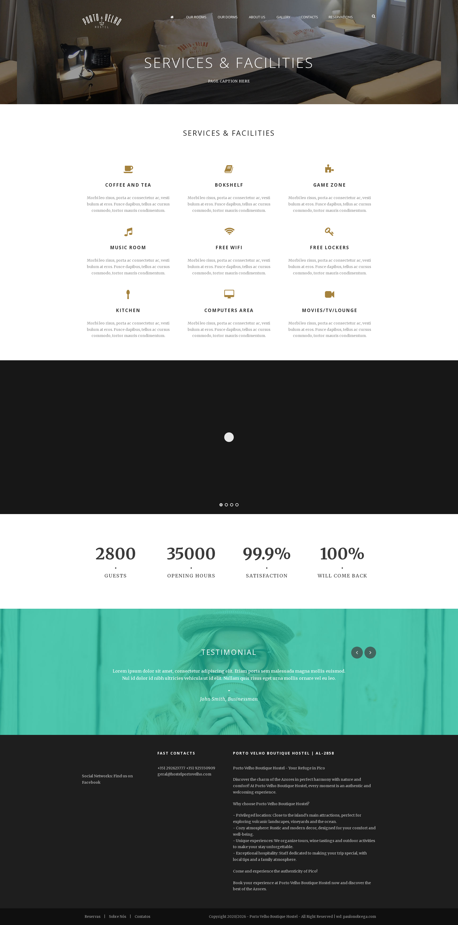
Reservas (92, 916)
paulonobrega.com (359, 916)
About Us (257, 17)
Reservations (341, 17)
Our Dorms (228, 17)
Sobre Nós (117, 916)
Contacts (309, 17)
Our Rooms (196, 17)
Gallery (283, 17)
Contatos (142, 916)
